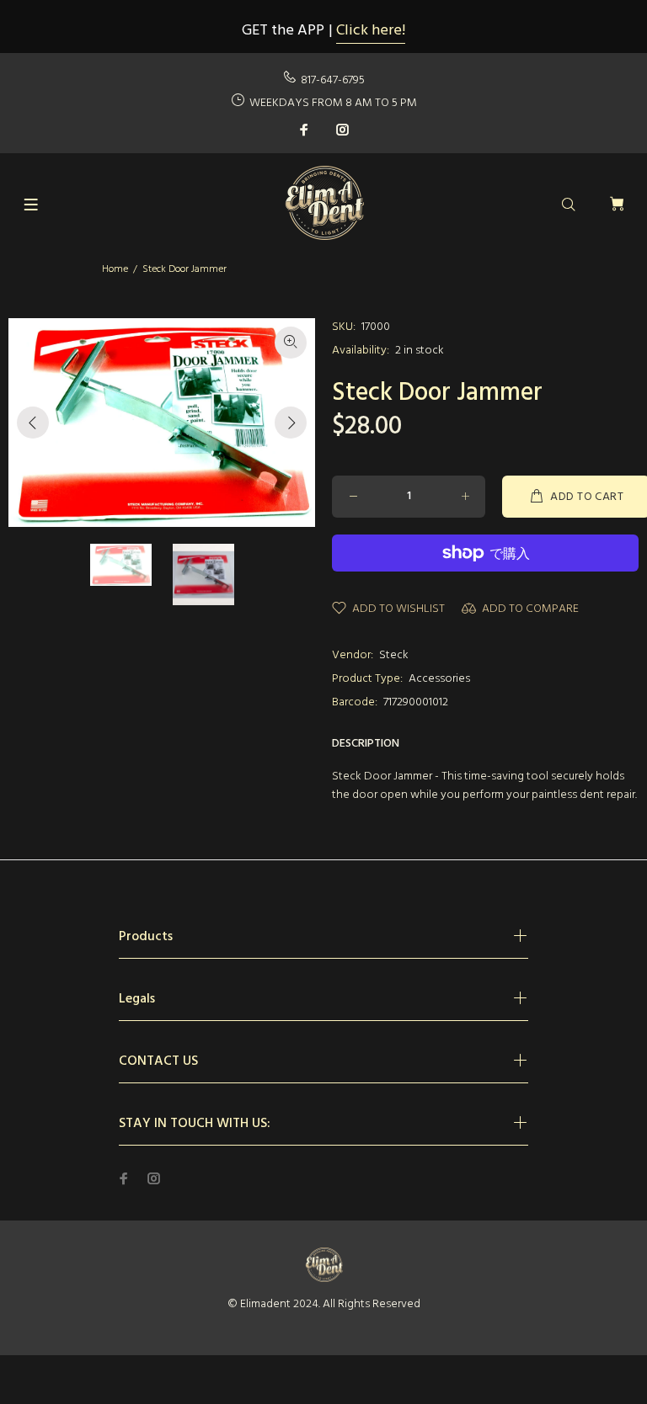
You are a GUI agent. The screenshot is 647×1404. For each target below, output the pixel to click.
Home (115, 269)
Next (291, 423)
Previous (33, 423)
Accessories (439, 679)
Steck (394, 655)
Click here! (370, 31)
